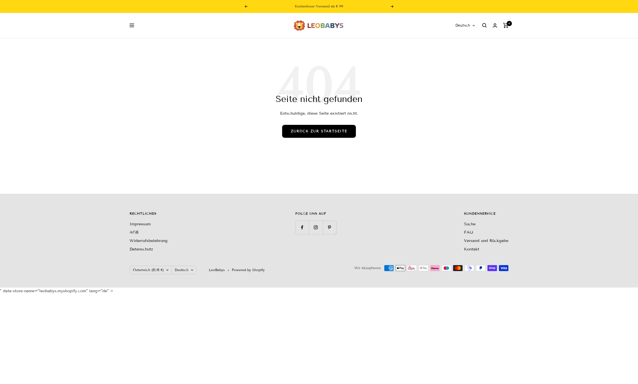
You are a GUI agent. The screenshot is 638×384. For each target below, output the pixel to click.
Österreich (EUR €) (148, 270)
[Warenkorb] (505, 25)
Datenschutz (141, 249)
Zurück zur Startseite (319, 131)
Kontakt (471, 249)
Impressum (140, 224)
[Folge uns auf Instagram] (316, 227)
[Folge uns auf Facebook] (302, 227)
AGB (134, 232)
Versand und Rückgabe (486, 240)
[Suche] (484, 25)
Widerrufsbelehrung (148, 240)
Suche (470, 224)
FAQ (468, 232)
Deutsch (462, 25)
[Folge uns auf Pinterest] (329, 227)
